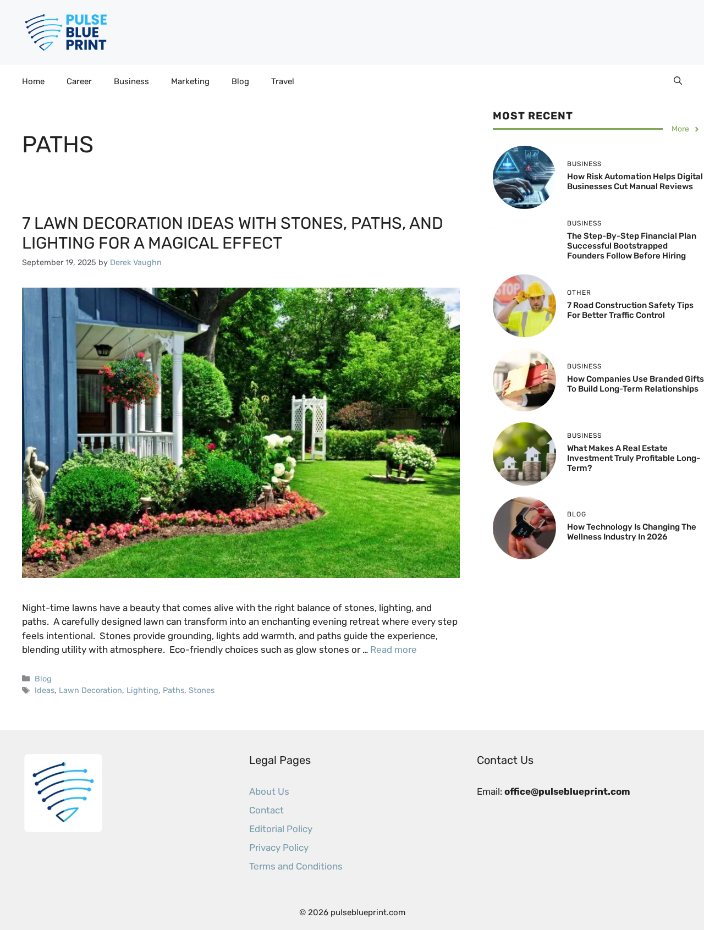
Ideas (44, 690)
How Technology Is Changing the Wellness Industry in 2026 (631, 532)
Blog (240, 81)
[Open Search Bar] (678, 81)
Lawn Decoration (90, 690)
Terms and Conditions (296, 866)
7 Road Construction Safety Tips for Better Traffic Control (630, 310)
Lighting (142, 690)
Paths (173, 690)
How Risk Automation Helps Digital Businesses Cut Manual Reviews (635, 181)
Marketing (190, 81)
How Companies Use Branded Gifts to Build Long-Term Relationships (635, 384)
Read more (393, 649)
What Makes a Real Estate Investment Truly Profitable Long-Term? (633, 458)
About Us (269, 791)
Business (131, 81)
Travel (282, 81)
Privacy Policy (279, 847)
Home (33, 81)
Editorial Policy (280, 828)
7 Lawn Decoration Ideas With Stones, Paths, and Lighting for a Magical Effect (232, 233)
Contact (266, 810)
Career (79, 81)
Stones (202, 690)
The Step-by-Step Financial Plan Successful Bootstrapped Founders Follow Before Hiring (631, 246)
